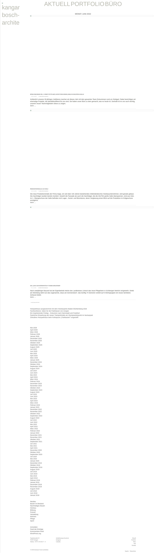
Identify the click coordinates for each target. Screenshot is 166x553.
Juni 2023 (33, 396)
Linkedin (58, 541)
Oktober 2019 (35, 465)
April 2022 (34, 426)
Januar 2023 (34, 407)
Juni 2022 (33, 422)
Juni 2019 (33, 474)
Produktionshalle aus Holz (39, 189)
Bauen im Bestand (37, 504)
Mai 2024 (33, 375)
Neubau (33, 501)
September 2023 (36, 390)
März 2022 (34, 429)
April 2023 (34, 401)
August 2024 (34, 368)
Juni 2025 (33, 351)
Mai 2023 (33, 398)
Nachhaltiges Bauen (37, 506)
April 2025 (34, 356)
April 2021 (34, 448)
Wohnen (33, 516)
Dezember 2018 (36, 484)
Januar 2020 (34, 461)
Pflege (32, 519)
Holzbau (33, 508)
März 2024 (34, 379)
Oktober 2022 (35, 414)
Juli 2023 (33, 394)
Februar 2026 (35, 334)
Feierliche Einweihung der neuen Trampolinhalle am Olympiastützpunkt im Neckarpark (61, 315)
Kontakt (134, 545)
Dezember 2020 (36, 450)
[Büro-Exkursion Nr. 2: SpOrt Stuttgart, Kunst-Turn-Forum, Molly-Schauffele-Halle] (91, 54)
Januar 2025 (34, 360)
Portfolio (133, 540)
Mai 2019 (33, 476)
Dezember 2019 (36, 463)
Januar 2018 (34, 495)
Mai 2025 (33, 353)
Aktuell (134, 538)
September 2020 (36, 454)
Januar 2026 (34, 336)
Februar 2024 (35, 381)
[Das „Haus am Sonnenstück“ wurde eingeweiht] (91, 246)
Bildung (33, 510)
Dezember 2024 (36, 362)
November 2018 (36, 487)
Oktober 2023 (35, 388)
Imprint (127, 551)
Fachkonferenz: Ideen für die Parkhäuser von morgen (49, 311)
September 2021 (36, 441)
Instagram (58, 540)
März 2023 (34, 403)
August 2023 (34, 392)
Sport (32, 521)
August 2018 (34, 489)
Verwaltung (34, 514)
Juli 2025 (33, 349)
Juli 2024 (33, 371)
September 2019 (36, 467)
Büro (134, 541)
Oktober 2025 (35, 343)
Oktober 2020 (35, 452)
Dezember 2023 (36, 383)
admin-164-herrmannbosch (44, 96)
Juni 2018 (33, 493)
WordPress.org (35, 533)
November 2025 (36, 341)
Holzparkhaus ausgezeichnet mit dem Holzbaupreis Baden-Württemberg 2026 (58, 309)
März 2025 (34, 358)
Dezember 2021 (36, 435)
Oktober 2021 (35, 439)
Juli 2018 (33, 491)
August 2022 (34, 418)
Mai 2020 (33, 459)
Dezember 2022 (36, 409)
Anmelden (34, 527)
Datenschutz (133, 551)
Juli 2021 (33, 444)
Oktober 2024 (35, 364)
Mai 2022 (33, 424)
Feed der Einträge (36, 529)
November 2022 (36, 411)
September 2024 (36, 366)
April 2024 (34, 377)
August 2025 (34, 347)
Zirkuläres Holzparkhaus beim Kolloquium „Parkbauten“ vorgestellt (54, 317)
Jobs (135, 543)
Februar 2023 (35, 405)
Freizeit (33, 512)
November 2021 (36, 437)
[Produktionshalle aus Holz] (91, 149)
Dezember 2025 (36, 338)
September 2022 (36, 416)
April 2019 (34, 478)
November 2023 (36, 386)
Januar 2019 (34, 482)
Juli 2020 (33, 456)
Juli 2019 (33, 472)
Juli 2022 (33, 420)
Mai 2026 (33, 328)
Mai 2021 (33, 446)
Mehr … (33, 106)
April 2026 (34, 330)
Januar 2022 (34, 433)
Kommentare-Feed (37, 531)
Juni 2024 (33, 373)
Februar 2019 (35, 480)
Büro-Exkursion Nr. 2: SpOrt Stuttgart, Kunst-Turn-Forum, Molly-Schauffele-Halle (57, 94)
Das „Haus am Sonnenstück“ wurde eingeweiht (45, 285)
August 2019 (34, 469)
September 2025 (36, 345)
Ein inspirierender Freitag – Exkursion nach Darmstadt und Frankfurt (55, 313)
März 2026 (34, 332)
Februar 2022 (35, 431)
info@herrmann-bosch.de (62, 538)
